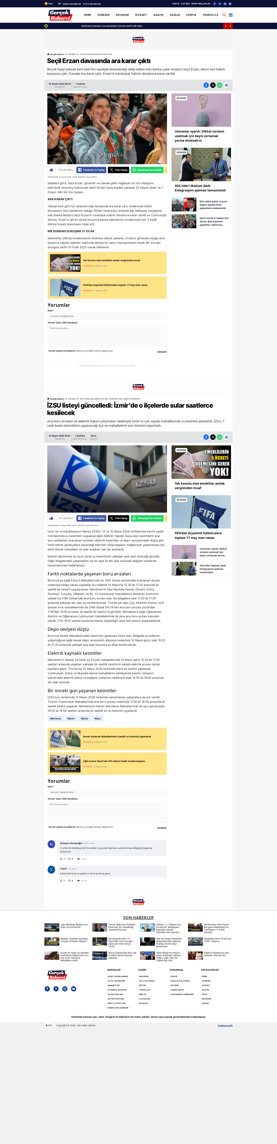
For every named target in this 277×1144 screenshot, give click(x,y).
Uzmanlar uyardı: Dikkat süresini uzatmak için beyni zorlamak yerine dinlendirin (199, 136)
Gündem (72, 54)
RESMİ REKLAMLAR (200, 4)
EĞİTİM (142, 985)
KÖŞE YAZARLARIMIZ (118, 976)
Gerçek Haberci (57, 54)
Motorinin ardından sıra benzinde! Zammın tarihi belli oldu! (79, 25)
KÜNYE (175, 4)
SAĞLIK (205, 1003)
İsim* (51, 310)
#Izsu (98, 718)
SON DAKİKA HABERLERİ (182, 994)
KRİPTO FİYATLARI (117, 1003)
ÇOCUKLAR (144, 999)
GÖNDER (162, 351)
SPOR (204, 994)
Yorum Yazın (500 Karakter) (63, 322)
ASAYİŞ (205, 990)
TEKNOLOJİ (144, 990)
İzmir (94, 435)
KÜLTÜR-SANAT (147, 981)
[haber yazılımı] (225, 1025)
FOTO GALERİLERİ (116, 981)
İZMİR (204, 976)
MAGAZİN (143, 976)
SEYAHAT (143, 1003)
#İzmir (71, 718)
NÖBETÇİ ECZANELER (118, 1008)
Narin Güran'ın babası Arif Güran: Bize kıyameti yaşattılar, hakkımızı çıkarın (214, 221)
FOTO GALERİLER (92, 4)
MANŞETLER (114, 985)
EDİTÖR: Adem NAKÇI (87, 177)
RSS (50, 1025)
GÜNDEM (206, 981)
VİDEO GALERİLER (72, 4)
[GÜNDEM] (201, 110)
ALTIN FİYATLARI (116, 999)
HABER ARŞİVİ (177, 990)
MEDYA (142, 994)
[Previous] (225, 26)
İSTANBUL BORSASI (117, 990)
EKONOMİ (206, 999)
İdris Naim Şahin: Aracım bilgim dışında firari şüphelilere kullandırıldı (213, 205)
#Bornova (55, 718)
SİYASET (206, 985)
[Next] (230, 26)
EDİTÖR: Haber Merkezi (88, 525)
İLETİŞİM (185, 4)
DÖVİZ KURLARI (115, 994)
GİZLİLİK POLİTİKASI (180, 981)
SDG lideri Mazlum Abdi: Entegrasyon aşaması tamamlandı (213, 569)
